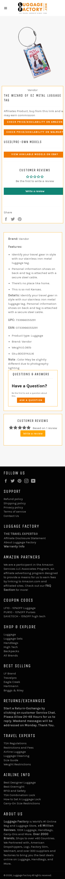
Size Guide (11, 760)
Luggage (10, 634)
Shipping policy (15, 503)
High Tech (11, 647)
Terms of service (15, 511)
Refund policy (13, 499)
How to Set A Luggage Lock (22, 799)
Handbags (11, 643)
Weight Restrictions (17, 764)
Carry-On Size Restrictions (22, 803)
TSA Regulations (15, 743)
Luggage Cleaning (16, 756)
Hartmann (11, 686)
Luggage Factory (22, 875)
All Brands (11, 655)
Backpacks (11, 651)
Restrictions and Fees (19, 747)
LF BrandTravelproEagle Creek (12, 678)
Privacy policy (13, 507)
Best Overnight (14, 786)
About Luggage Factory (20, 542)
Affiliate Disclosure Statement (25, 538)
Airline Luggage (15, 751)
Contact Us (11, 516)
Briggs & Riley (13, 690)
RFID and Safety (15, 790)
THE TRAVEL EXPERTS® (21, 534)
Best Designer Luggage (20, 782)
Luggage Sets (13, 638)
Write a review (33, 433)
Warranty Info (14, 546)
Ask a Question (31, 400)
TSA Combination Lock (19, 795)
